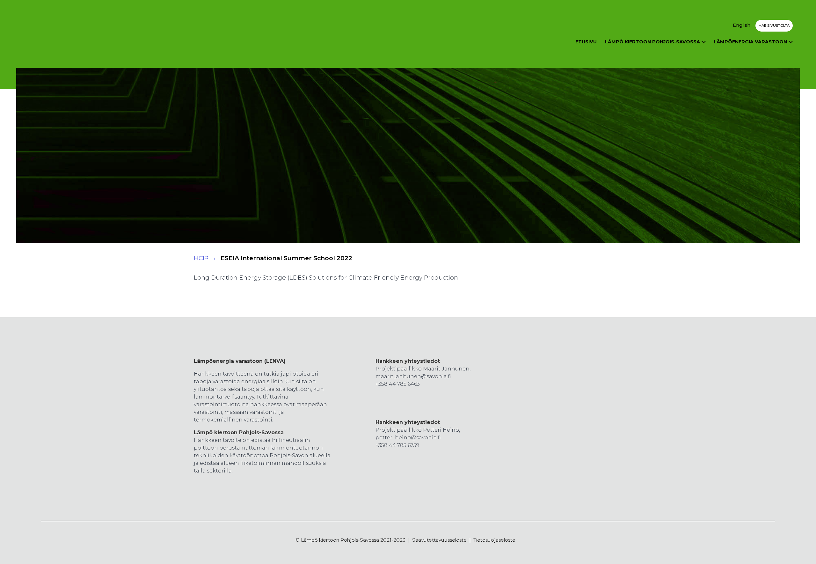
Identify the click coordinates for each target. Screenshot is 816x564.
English (741, 25)
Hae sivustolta (774, 25)
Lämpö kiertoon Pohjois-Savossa (652, 42)
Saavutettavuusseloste (439, 540)
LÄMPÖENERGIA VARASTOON (750, 42)
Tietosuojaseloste (494, 540)
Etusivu (586, 42)
